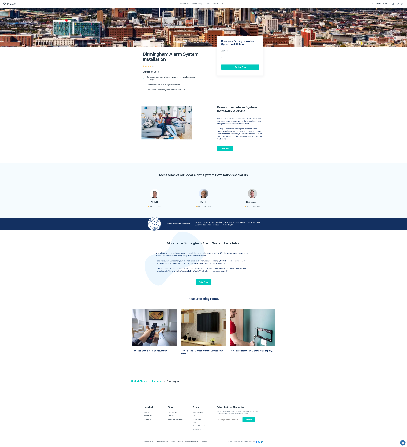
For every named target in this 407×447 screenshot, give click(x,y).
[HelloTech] (10, 4)
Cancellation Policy (191, 442)
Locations (147, 419)
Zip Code (225, 51)
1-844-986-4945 (380, 4)
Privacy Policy (148, 442)
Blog (194, 422)
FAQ (194, 416)
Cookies (204, 442)
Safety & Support (177, 442)
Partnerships (172, 412)
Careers (171, 416)
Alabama (157, 381)
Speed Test (197, 419)
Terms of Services (162, 442)
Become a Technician (175, 419)
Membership (148, 416)
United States (139, 381)
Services (147, 412)
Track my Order (198, 412)
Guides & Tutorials (199, 426)
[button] (403, 443)
